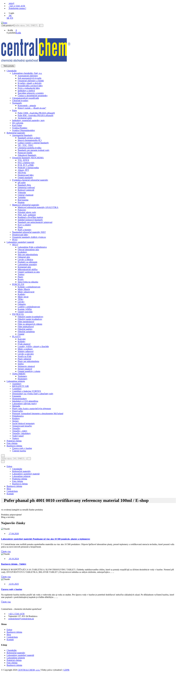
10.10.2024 (13, 558)
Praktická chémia (14, 660)
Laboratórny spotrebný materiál (20, 655)
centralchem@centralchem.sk (21, 619)
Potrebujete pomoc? (17, 8)
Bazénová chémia (14, 486)
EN (11, 18)
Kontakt (10, 494)
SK (10, 15)
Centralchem (12, 491)
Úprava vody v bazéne (11, 589)
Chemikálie (12, 650)
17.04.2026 (13, 533)
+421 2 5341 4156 (16, 6)
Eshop (9, 466)
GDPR (66, 670)
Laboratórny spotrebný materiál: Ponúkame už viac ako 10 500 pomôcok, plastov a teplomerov (45, 539)
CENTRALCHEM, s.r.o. (29, 670)
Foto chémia (12, 663)
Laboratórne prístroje (16, 658)
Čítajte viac (6, 551)
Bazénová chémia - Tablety (13, 564)
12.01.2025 (13, 584)
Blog (9, 489)
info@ (11, 3)
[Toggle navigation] (3, 461)
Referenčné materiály (16, 653)
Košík (18, 33)
